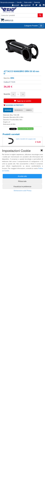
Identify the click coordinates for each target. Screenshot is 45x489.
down (13, 94)
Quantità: (7, 94)
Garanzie (37, 2)
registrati (27, 5)
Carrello (19, 2)
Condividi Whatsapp (26, 129)
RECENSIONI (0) (19, 110)
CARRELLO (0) (8, 20)
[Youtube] (39, 5)
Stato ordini (28, 2)
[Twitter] (35, 5)
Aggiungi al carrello (23, 101)
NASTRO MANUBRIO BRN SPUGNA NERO (26, 139)
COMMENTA (29, 110)
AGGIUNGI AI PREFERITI (14, 105)
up (23, 94)
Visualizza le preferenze (22, 186)
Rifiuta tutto (22, 181)
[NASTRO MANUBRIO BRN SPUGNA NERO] (10, 141)
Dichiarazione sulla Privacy (22, 190)
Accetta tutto (22, 176)
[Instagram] (42, 5)
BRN (12, 78)
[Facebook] (32, 5)
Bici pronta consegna (7, 2)
